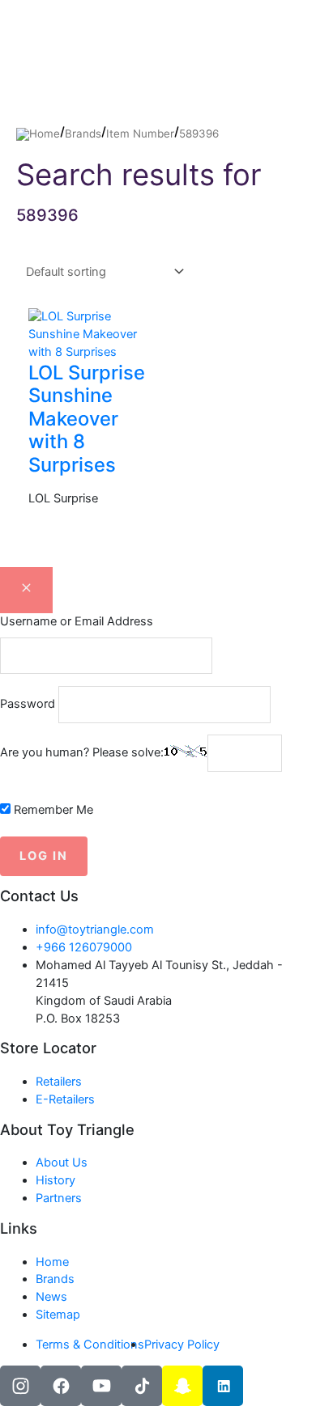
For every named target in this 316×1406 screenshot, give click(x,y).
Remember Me (52, 810)
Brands (83, 133)
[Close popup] (26, 590)
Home (44, 133)
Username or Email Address (76, 621)
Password (27, 704)
